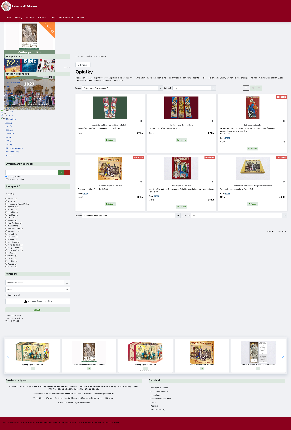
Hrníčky (8, 104)
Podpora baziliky (158, 409)
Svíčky (8, 141)
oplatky (12, 220)
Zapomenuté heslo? (13, 315)
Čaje (7, 86)
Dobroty (9, 155)
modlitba (13, 215)
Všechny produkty (15, 176)
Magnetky (9, 93)
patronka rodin (15, 228)
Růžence (30, 17)
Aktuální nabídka (12, 83)
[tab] (37, 230)
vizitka (11, 258)
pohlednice (13, 231)
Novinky (80, 17)
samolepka (13, 242)
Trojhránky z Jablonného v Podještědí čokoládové (252, 186)
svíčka (11, 253)
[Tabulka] (246, 88)
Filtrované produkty (15, 179)
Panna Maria (14, 226)
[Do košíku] (141, 121)
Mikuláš (12, 266)
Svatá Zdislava (66, 17)
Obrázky (9, 115)
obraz (11, 217)
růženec (12, 239)
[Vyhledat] (61, 172)
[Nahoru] (287, 425)
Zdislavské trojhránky (252, 125)
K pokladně (67, 67)
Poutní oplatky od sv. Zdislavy (110, 186)
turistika (12, 256)
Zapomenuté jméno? (14, 318)
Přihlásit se (37, 310)
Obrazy (18, 17)
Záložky (8, 144)
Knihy (7, 90)
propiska (12, 237)
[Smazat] (67, 172)
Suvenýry (9, 137)
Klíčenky (9, 112)
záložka (12, 261)
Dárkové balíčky (12, 151)
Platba (153, 402)
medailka (12, 212)
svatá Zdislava (15, 245)
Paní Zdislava (14, 223)
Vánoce (12, 264)
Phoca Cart (282, 231)
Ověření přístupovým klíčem (40, 301)
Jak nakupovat (157, 395)
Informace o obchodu (160, 388)
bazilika (12, 198)
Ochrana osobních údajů (161, 398)
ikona (11, 201)
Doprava (154, 406)
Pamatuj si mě (14, 295)
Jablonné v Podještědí (18, 204)
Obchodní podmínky (159, 391)
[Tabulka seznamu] (253, 88)
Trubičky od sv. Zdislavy (181, 186)
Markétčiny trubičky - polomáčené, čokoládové (110, 125)
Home (8, 17)
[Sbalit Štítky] (6, 194)
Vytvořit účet (11, 321)
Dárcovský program (14, 148)
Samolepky (10, 133)
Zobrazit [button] (111, 140)
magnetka (13, 207)
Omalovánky (10, 119)
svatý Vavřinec (15, 250)
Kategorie (84, 65)
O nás (52, 17)
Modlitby (9, 101)
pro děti (12, 234)
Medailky (9, 97)
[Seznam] (259, 88)
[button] (33, 368)
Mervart (12, 209)
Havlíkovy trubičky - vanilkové (181, 125)
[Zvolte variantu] (141, 181)
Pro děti (42, 17)
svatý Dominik (15, 247)
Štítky (11, 194)
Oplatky (8, 122)
